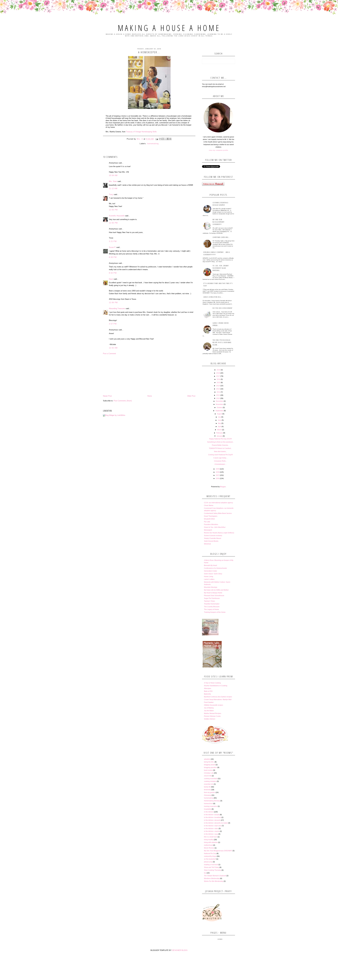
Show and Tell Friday (211, 867)
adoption (207, 759)
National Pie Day (210, 853)
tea (205, 873)
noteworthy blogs (210, 856)
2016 (218, 379)
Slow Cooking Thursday (212, 870)
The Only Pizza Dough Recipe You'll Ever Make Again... (222, 342)
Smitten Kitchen (209, 719)
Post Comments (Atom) (123, 401)
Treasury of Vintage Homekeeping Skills (141, 132)
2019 (218, 370)
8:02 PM (113, 273)
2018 (218, 373)
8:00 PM (113, 257)
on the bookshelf (210, 859)
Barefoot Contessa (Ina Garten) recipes (218, 697)
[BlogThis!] (162, 139)
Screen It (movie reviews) (213, 535)
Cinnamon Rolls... (220, 461)
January (219, 436)
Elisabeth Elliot (209, 519)
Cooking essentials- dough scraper (221, 203)
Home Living (208, 576)
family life (207, 787)
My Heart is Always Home (213, 593)
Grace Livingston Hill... (213, 297)
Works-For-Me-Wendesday (213, 881)
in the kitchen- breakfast (212, 817)
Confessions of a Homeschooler (215, 568)
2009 (217, 469)
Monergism (208, 530)
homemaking (153, 144)
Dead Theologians (210, 516)
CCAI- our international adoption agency (218, 503)
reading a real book (211, 865)
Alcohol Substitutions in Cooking (215, 686)
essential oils (208, 784)
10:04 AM (113, 175)
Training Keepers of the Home (215, 612)
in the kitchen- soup (211, 834)
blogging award (209, 765)
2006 (217, 478)
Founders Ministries (211, 524)
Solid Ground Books (211, 541)
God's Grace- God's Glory (213, 574)
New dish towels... (220, 451)
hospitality (207, 809)
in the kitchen (208, 812)
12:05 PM (113, 210)
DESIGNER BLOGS (179, 950)
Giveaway (207, 795)
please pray (208, 862)
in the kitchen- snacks (211, 831)
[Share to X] (165, 139)
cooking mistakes (210, 781)
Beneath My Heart (210, 565)
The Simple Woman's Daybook (215, 876)
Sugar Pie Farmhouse (212, 598)
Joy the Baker (209, 711)
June (219, 420)
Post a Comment (109, 354)
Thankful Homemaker (211, 604)
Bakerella (207, 694)
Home (149, 396)
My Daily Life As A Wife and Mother (216, 590)
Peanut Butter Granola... (220, 445)
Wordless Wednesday (212, 878)
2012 (218, 392)
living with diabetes (211, 842)
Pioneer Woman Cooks (212, 716)
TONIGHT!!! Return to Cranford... (220, 448)
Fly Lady (207, 522)
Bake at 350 (208, 691)
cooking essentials (210, 778)
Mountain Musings (210, 587)
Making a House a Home (169, 27)
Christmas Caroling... (221, 237)
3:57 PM (113, 324)
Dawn (111, 279)
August (219, 414)
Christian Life (208, 773)
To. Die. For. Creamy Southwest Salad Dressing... (221, 268)
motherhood (208, 845)
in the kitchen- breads (211, 815)
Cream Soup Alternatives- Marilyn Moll (217, 699)
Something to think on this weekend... (220, 442)
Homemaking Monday (212, 801)
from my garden (209, 792)
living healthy (208, 840)
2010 (218, 398)
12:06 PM (113, 303)
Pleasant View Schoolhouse (214, 595)
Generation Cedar (210, 571)
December (219, 401)
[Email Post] (156, 139)
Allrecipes (207, 688)
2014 (218, 386)
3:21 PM (113, 241)
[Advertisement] (149, 374)
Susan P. (112, 247)
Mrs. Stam (113, 181)
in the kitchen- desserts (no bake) (216, 823)
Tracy (111, 194)
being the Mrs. (209, 762)
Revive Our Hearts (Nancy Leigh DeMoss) (219, 533)
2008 (217, 472)
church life (207, 776)
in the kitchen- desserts (212, 820)
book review (208, 770)
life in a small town (210, 837)
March (219, 430)
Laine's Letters (209, 579)
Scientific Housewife (117, 216)
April (219, 426)
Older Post (191, 396)
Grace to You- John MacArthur (215, 527)
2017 (218, 376)
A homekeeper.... (220, 464)
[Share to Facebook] (167, 139)
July (219, 417)
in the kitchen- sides (211, 828)
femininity (207, 790)
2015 (218, 382)
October (219, 407)
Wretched (207, 544)
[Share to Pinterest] (170, 139)
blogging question (210, 767)
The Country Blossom (211, 607)
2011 (218, 395)
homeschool (208, 803)
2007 (217, 475)
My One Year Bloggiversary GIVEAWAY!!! (218, 221)
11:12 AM (113, 188)
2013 (218, 389)
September (219, 411)
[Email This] (160, 139)
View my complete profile (218, 150)
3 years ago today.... (220, 458)
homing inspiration (210, 806)
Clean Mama (208, 505)
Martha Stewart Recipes (212, 713)
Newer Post (107, 396)
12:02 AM (113, 348)
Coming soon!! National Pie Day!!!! (220, 455)
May (219, 423)
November (219, 404)
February (219, 433)
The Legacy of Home (211, 609)
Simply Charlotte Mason (212, 538)
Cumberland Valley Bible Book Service (218, 513)
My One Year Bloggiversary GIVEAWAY (218, 851)
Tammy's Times (209, 601)
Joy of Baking (209, 708)
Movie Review (209, 848)
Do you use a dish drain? (222, 308)
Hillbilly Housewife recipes (213, 705)
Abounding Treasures (117, 308)
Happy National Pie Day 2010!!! (220, 439)
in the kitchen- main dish (212, 826)
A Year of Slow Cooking (212, 683)
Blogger (223, 487)
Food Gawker (209, 702)
